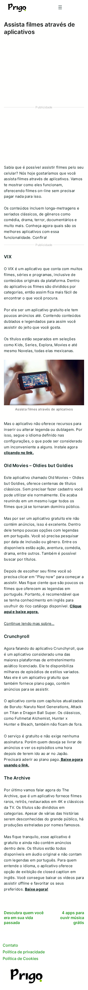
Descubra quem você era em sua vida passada (24, 917)
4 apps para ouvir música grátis (72, 917)
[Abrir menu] (60, 7)
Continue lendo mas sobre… (29, 623)
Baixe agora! (36, 889)
